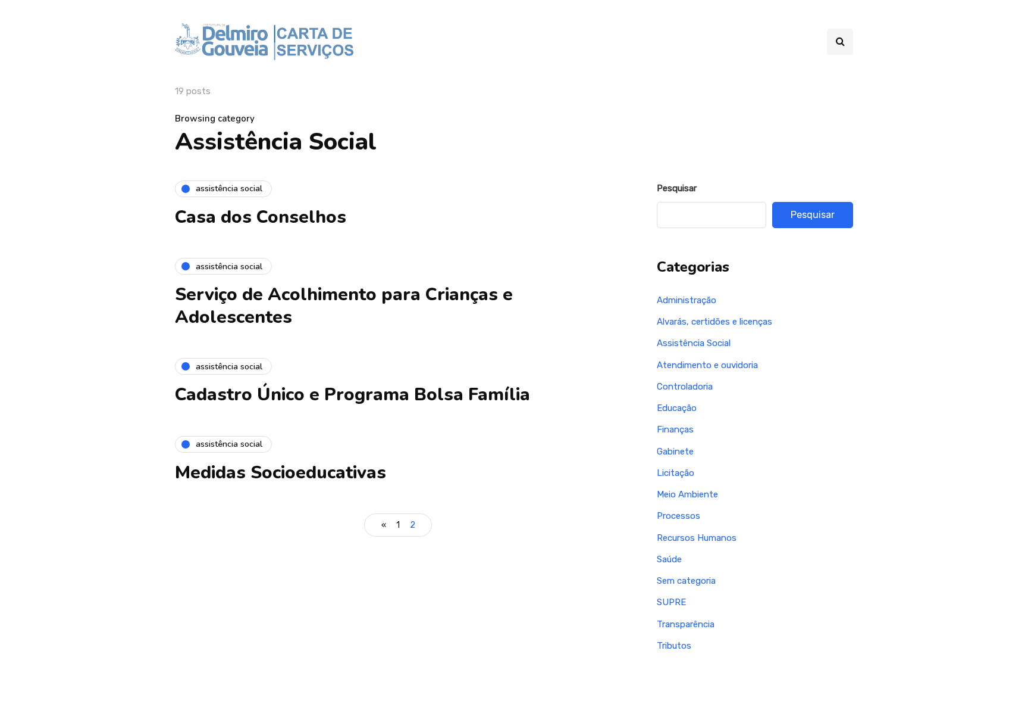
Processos (678, 515)
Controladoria (685, 386)
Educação (677, 408)
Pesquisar (677, 188)
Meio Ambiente (687, 494)
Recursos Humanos (696, 538)
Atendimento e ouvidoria (707, 365)
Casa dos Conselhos (260, 217)
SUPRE (671, 602)
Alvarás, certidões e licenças (714, 321)
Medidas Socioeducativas (280, 472)
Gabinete (675, 451)
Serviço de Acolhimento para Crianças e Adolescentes (344, 305)
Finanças (675, 429)
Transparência (685, 624)
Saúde (669, 559)
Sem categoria (686, 580)
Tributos (674, 645)
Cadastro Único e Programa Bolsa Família (352, 394)
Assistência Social (694, 343)
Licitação (675, 473)
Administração (686, 300)
